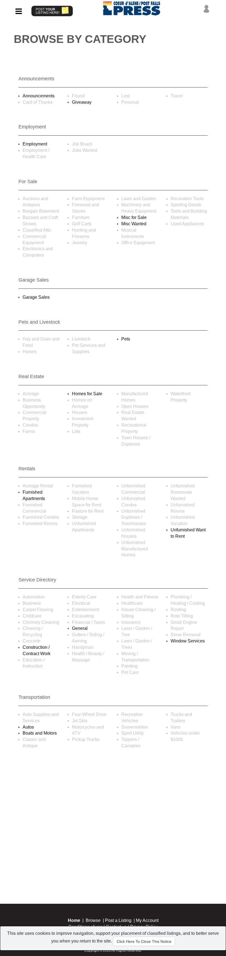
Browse (93, 920)
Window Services (188, 641)
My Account (147, 920)
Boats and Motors (40, 733)
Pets (125, 339)
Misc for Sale (134, 217)
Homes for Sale (87, 393)
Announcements (39, 96)
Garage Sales (36, 297)
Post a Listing (118, 920)
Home (74, 920)
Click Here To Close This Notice (144, 941)
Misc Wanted (133, 223)
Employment (35, 144)
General (80, 628)
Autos (28, 727)
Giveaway (82, 102)
